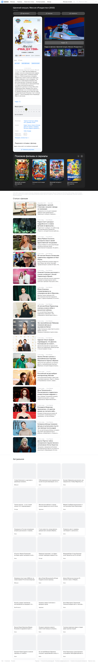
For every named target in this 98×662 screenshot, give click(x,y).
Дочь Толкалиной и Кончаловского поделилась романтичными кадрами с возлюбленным (48, 392)
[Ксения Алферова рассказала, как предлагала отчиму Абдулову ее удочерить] (73, 474)
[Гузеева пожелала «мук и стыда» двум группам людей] (73, 622)
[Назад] (78, 156)
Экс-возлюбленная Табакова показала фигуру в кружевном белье (48, 325)
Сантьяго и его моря (38, 182)
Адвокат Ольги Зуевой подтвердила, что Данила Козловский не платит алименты (47, 342)
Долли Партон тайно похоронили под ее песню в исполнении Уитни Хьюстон (48, 443)
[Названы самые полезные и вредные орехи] (49, 597)
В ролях (17, 125)
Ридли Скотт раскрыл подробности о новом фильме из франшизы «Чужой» (46, 224)
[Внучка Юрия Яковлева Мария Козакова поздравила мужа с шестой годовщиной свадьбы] (24, 622)
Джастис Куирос (28, 126)
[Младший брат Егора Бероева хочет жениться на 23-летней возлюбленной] (73, 548)
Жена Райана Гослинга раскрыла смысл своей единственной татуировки (47, 241)
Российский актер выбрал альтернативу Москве (47, 374)
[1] (16, 111)
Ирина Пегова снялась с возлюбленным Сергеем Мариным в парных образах (48, 358)
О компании (7, 660)
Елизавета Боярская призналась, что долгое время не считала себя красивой (46, 409)
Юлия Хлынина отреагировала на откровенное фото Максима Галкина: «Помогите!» (48, 291)
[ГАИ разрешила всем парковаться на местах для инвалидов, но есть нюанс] (49, 474)
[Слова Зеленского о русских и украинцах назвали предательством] (24, 474)
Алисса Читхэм (36, 125)
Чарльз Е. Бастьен (29, 121)
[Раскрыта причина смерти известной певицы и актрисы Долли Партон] (49, 622)
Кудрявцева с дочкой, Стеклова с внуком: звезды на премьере (47, 207)
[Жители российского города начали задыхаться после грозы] (49, 499)
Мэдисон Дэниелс (34, 128)
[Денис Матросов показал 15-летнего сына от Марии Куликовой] (73, 572)
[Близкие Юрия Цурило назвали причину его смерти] (24, 646)
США (25, 131)
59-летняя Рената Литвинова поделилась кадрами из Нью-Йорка (48, 257)
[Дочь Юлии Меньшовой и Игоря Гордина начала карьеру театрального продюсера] (49, 572)
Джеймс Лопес (31, 122)
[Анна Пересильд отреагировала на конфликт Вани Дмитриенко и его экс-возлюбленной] (73, 646)
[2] (18, 111)
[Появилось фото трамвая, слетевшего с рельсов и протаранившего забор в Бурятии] (73, 523)
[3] (21, 111)
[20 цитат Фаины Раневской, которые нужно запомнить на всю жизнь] (24, 548)
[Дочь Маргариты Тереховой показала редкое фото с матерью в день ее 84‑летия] (73, 597)
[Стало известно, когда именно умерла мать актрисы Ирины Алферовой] (49, 523)
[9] (36, 111)
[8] (34, 111)
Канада (29, 131)
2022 (15, 60)
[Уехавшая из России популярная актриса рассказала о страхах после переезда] (24, 523)
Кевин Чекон (27, 125)
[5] (26, 111)
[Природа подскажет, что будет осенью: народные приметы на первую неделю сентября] (49, 548)
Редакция (37, 660)
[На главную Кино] (5, 2)
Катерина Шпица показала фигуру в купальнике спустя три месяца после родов (48, 426)
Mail (2, 660)
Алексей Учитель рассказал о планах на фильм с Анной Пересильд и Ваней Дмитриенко (48, 274)
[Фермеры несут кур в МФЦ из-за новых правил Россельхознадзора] (24, 572)
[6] (29, 111)
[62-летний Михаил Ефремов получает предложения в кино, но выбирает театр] (49, 646)
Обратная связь (91, 660)
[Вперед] (81, 156)
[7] (31, 111)
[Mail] (2, 2)
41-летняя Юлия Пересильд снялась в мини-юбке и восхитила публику (48, 308)
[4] (23, 111)
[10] (39, 111)
